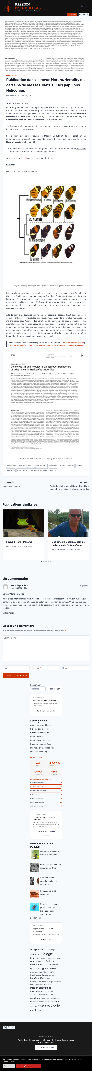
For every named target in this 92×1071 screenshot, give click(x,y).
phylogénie (55, 998)
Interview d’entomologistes (42, 748)
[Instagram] (87, 14)
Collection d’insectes (39, 733)
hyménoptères (38, 978)
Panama (79, 466)
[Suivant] (86, 534)
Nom (7, 668)
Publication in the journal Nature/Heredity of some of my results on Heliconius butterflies (69, 485)
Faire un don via (42, 831)
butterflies (34, 958)
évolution (53, 466)
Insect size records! (11, 484)
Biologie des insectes (39, 729)
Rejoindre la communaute (46, 711)
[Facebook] (84, 14)
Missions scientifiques (40, 752)
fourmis (51, 972)
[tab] (41, 561)
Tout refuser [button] (35, 1066)
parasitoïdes (45, 998)
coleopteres (36, 964)
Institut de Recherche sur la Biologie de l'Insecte (45, 982)
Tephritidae (55, 1001)
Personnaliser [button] (9, 1066)
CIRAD (43, 958)
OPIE (52, 992)
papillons (11, 470)
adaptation (11, 466)
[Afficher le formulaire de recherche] (82, 6)
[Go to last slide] (6, 534)
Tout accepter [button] (22, 1066)
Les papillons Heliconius (73, 343)
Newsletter (72, 14)
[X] (9, 1027)
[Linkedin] (80, 14)
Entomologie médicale (40, 740)
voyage (53, 470)
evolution (54, 968)
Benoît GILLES (14, 96)
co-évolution (41, 466)
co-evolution (36, 961)
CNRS (31, 466)
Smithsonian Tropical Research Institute (32, 470)
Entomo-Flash (36, 736)
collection (47, 964)
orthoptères (33, 995)
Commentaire (10, 638)
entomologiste (39, 968)
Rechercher (35, 685)
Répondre (84, 586)
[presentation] (23, 523)
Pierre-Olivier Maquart (37, 1001)
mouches (35, 991)
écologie (53, 1005)
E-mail (37, 668)
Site (65, 668)
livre (32, 985)
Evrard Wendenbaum (36, 972)
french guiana (35, 975)
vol (36, 1006)
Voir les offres (46, 939)
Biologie (22, 466)
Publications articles (15, 75)
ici (26, 158)
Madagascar (39, 985)
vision (32, 1006)
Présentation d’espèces (40, 744)
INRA (48, 978)
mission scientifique (40, 987)
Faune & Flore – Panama (19, 542)
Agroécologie (50, 950)
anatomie (34, 954)
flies (45, 972)
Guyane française (75, 346)
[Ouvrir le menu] (87, 6)
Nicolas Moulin (45, 992)
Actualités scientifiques (40, 725)
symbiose (47, 1001)
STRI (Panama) (58, 346)
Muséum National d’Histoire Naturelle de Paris (29, 346)
